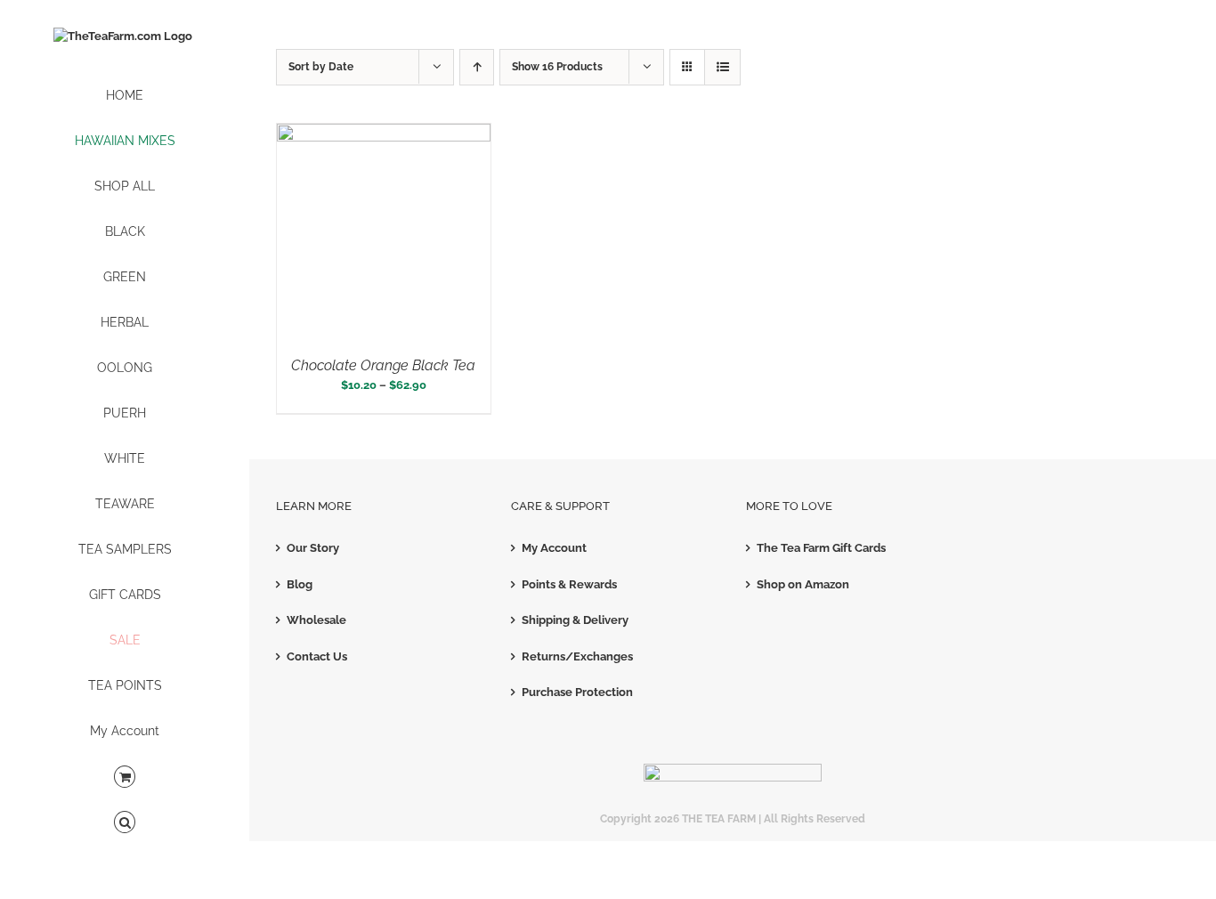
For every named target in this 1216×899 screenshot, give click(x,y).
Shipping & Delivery (575, 620)
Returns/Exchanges (577, 656)
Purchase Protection (577, 692)
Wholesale (316, 620)
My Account (554, 548)
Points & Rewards (569, 584)
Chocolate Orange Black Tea (383, 365)
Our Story (313, 548)
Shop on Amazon (803, 584)
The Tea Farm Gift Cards (821, 548)
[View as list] (722, 67)
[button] (124, 823)
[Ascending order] (476, 67)
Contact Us (317, 656)
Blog (299, 584)
